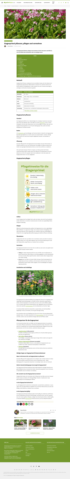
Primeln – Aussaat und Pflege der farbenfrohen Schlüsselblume (20, 429)
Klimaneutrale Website (50, 450)
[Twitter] (6, 55)
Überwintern (21, 70)
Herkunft (19, 58)
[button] (18, 404)
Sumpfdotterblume (22, 331)
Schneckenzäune (29, 306)
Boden (20, 62)
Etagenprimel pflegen (21, 65)
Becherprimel (28, 398)
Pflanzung (21, 64)
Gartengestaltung (28, 2)
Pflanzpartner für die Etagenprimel (24, 74)
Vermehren (21, 71)
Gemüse (27, 450)
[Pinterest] (6, 58)
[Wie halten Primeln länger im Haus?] (35, 423)
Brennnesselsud (39, 315)
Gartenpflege (38, 2)
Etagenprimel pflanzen (22, 59)
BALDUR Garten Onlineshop (51, 445)
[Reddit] (6, 65)
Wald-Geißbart (21, 336)
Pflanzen (19, 2)
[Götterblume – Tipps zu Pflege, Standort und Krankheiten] (49, 423)
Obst (26, 452)
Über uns (53, 3)
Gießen (20, 67)
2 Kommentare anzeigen (35, 433)
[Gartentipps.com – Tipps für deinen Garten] (9, 2)
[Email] (6, 61)
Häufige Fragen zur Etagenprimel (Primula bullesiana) (29, 76)
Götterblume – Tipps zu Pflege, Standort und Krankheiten (49, 429)
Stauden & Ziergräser (29, 445)
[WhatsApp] (6, 68)
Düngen (20, 68)
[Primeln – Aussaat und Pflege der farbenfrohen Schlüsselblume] (20, 423)
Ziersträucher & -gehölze (30, 447)
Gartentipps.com (10, 475)
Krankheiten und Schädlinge (24, 73)
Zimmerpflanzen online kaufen (52, 447)
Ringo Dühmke (10, 46)
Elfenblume (20, 346)
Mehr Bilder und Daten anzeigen (31, 110)
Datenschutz (22, 475)
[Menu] (2, 2)
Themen (14, 475)
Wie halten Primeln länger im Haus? (34, 429)
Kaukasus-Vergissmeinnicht (24, 341)
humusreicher (21, 133)
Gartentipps (47, 2)
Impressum (18, 475)
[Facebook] (6, 51)
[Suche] (67, 2)
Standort (20, 61)
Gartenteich (42, 122)
